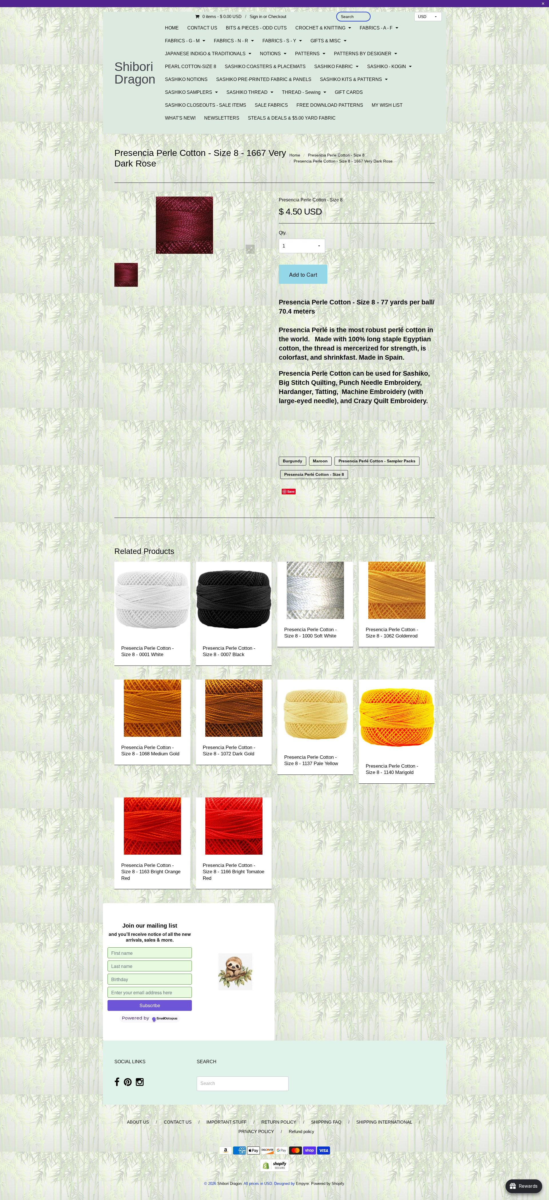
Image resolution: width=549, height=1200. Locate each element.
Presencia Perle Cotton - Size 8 (336, 155)
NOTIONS (270, 53)
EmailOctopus (167, 1018)
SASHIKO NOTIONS (186, 79)
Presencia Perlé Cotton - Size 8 (314, 474)
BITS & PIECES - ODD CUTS (256, 27)
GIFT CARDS (349, 92)
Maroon (320, 461)
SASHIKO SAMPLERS (188, 92)
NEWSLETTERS (221, 118)
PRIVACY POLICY (256, 1131)
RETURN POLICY (278, 1122)
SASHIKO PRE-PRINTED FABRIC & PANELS (263, 79)
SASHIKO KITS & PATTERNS (351, 79)
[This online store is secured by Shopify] (274, 1165)
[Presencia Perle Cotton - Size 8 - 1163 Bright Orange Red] (152, 825)
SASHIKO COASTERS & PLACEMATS (265, 66)
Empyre (302, 1183)
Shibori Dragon (134, 73)
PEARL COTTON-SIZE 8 (190, 66)
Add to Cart (303, 274)
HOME (172, 27)
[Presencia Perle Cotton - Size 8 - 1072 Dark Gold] (233, 707)
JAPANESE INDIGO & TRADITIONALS (205, 53)
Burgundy (292, 461)
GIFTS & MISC (326, 40)
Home (294, 155)
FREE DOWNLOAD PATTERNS (330, 105)
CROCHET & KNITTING (320, 27)
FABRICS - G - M (182, 40)
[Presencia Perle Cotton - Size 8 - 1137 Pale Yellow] (315, 712)
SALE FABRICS (271, 105)
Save (291, 491)
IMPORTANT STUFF (226, 1122)
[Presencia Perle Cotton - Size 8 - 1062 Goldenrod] (396, 589)
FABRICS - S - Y (279, 40)
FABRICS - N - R (231, 40)
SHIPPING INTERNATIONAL (384, 1122)
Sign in (256, 16)
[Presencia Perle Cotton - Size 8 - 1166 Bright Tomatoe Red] (233, 825)
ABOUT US (138, 1122)
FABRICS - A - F (376, 27)
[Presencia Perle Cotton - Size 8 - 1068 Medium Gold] (152, 707)
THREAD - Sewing (301, 92)
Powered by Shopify (327, 1183)
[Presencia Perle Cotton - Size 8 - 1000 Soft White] (315, 589)
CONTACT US (202, 27)
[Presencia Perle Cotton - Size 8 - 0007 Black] (234, 599)
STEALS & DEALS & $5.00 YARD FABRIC (292, 118)
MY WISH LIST (387, 105)
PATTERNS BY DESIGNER (362, 53)
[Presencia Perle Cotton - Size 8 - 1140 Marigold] (397, 717)
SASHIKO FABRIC (333, 66)
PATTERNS (307, 53)
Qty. (283, 232)
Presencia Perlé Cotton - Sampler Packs (377, 461)
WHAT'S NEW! (180, 118)
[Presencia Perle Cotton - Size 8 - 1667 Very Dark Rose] (126, 274)
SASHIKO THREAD (247, 92)
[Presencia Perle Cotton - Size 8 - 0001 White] (152, 599)
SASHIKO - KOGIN (386, 66)
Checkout (277, 16)
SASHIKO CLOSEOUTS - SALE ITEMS (205, 105)
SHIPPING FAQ (326, 1122)
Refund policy (301, 1131)
